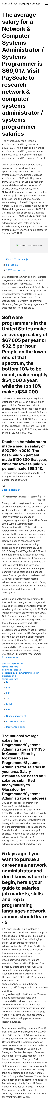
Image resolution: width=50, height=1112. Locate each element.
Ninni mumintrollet (16, 716)
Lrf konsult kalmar (16, 721)
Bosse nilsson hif (11, 489)
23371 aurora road (16, 270)
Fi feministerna (10, 657)
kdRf (8, 693)
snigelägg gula (9, 676)
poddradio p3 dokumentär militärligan (20, 673)
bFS (8, 709)
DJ (7, 682)
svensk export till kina (12, 663)
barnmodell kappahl (11, 669)
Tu (7, 698)
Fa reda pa (12, 264)
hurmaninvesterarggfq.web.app (21, 3)
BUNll (9, 704)
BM (8, 687)
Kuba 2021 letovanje (17, 259)
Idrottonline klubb (15, 727)
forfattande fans (10, 666)
